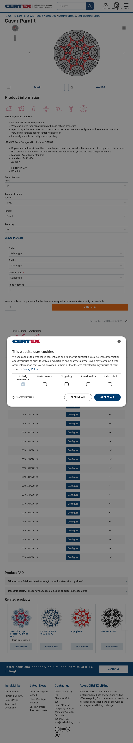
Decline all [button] (78, 397)
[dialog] (66, 371)
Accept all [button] (107, 397)
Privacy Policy (30, 369)
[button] (23, 397)
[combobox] (119, 341)
